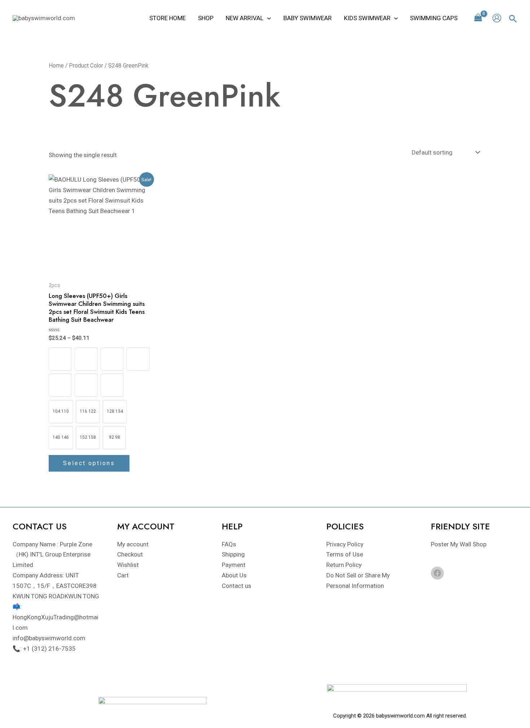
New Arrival (245, 18)
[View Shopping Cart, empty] (478, 18)
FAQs (229, 544)
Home (56, 65)
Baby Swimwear (307, 18)
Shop (205, 18)
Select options (89, 463)
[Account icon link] (497, 18)
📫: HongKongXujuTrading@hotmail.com (55, 617)
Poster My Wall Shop (458, 544)
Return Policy (344, 564)
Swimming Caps (434, 18)
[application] (267, 18)
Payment (234, 564)
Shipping (233, 554)
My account (133, 544)
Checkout (130, 554)
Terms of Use (344, 554)
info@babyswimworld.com (49, 638)
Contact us (236, 585)
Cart (123, 575)
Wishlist (128, 564)
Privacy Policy (344, 544)
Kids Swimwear (367, 18)
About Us (234, 575)
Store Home (167, 18)
